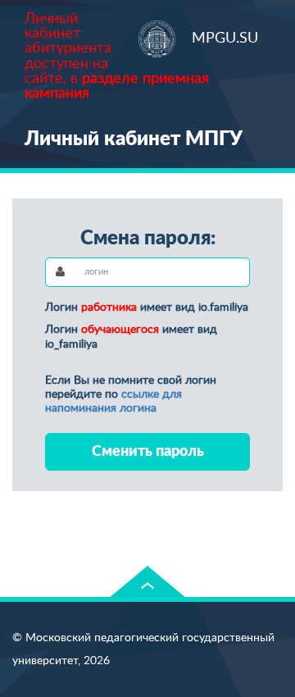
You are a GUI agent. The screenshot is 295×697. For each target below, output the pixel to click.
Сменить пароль (148, 451)
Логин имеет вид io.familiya (146, 307)
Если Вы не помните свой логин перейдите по (130, 394)
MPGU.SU (223, 38)
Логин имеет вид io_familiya (131, 336)
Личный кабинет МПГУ (134, 139)
